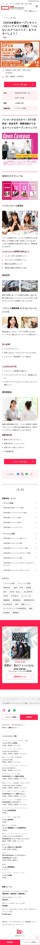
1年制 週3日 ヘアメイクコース (12, 527)
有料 (16, 604)
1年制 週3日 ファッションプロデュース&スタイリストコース (18, 564)
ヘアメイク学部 (9, 583)
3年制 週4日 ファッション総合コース (14, 538)
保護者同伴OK (29, 600)
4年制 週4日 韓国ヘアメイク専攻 (13, 508)
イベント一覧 (5, 701)
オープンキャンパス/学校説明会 (14, 608)
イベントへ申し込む (20, 84)
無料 (30, 608)
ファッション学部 (23, 583)
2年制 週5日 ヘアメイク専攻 (12, 517)
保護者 (28, 588)
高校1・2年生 (18, 588)
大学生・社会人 (15, 592)
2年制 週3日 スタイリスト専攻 (12, 558)
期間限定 (16, 613)
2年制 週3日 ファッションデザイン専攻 (15, 548)
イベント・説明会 (11, 717)
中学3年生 (14, 596)
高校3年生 (7, 588)
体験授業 (6, 600)
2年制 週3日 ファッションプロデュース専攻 (17, 553)
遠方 (5, 592)
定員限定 (6, 613)
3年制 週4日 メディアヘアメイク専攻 (14, 512)
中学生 (5, 596)
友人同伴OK (28, 592)
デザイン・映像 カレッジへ (30, 11)
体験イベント (26, 604)
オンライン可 (26, 596)
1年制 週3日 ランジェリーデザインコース (16, 570)
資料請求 (29, 717)
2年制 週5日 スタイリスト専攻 (12, 543)
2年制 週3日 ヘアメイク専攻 (12, 522)
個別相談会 (17, 600)
